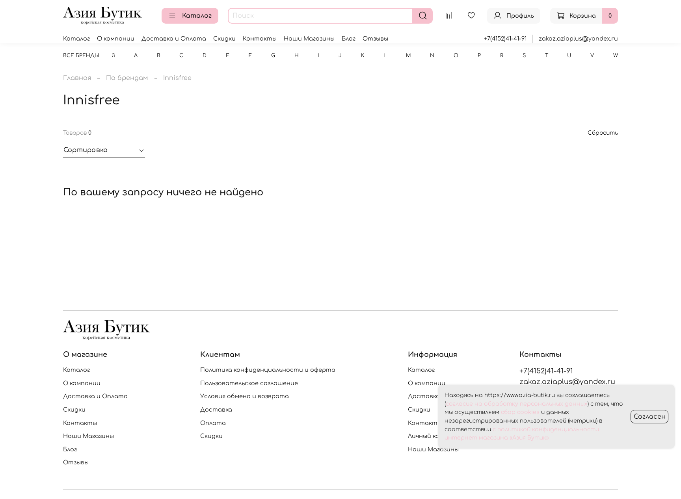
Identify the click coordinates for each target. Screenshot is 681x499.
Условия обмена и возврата (244, 396)
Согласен (650, 416)
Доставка (216, 409)
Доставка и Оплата (173, 38)
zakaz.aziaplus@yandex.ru (578, 38)
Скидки (224, 38)
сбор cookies (520, 412)
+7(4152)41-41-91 (505, 38)
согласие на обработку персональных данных (517, 404)
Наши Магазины (309, 38)
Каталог (197, 15)
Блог (348, 38)
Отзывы (375, 38)
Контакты (260, 38)
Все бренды (81, 55)
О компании (115, 38)
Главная (77, 78)
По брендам (127, 78)
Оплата (213, 423)
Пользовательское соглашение (249, 383)
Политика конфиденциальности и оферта (267, 370)
